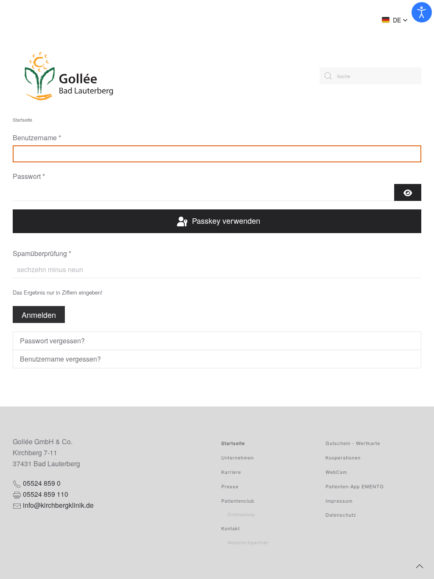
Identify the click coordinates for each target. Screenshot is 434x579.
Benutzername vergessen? (60, 359)
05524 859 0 (42, 483)
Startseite (233, 443)
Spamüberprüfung (42, 253)
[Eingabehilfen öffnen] (422, 12)
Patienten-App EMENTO (355, 486)
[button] (395, 20)
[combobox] (370, 75)
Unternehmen (237, 457)
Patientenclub (237, 500)
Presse (230, 486)
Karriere (231, 471)
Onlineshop (241, 514)
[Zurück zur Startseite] (94, 75)
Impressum (339, 500)
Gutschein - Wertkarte (353, 443)
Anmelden (39, 314)
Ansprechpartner (248, 542)
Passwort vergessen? (52, 340)
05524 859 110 (45, 494)
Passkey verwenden (225, 220)
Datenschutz (341, 514)
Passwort (29, 176)
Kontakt (230, 528)
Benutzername (37, 137)
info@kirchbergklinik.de (58, 505)
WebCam (336, 471)
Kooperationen (343, 457)
